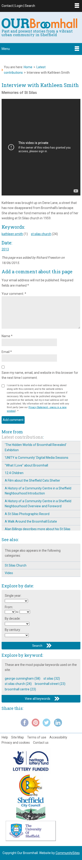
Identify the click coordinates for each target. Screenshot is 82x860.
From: (9, 607)
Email (7, 352)
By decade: (12, 618)
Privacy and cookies (16, 742)
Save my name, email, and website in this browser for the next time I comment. (40, 375)
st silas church (41, 234)
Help (5, 737)
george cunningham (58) (22, 678)
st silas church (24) (18, 684)
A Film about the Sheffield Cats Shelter (32, 480)
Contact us (41, 742)
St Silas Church (15, 565)
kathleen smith (12, 234)
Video (9, 573)
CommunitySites (68, 853)
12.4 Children (14, 473)
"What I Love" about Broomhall (26, 465)
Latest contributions (22, 437)
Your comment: (14, 294)
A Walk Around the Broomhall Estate (31, 521)
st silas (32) (52, 678)
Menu (6, 49)
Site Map (17, 737)
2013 (5, 249)
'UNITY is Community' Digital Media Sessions (36, 457)
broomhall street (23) (50, 684)
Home (28, 67)
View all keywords (37, 698)
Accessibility (58, 737)
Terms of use (36, 737)
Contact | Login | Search (18, 6)
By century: (13, 630)
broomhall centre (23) (20, 689)
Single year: (13, 595)
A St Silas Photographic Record (27, 514)
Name (7, 336)
